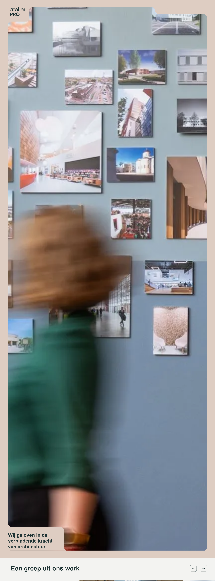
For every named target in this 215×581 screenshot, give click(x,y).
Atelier (163, 8)
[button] (193, 568)
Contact (188, 8)
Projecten (176, 8)
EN (196, 8)
